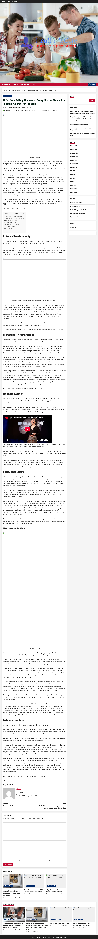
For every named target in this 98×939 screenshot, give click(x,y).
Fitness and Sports (75, 206)
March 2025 (73, 185)
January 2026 (73, 149)
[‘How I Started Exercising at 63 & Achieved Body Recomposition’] (34, 881)
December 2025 (74, 153)
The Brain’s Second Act (11, 220)
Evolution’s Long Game (11, 227)
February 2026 (74, 146)
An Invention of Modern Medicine (14, 218)
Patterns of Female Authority (13, 216)
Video (93, 84)
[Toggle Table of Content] (22, 214)
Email (5, 849)
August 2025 (73, 167)
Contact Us (15, 84)
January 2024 (73, 192)
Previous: (9, 805)
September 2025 (74, 164)
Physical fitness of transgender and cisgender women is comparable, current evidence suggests (82, 112)
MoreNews (54, 937)
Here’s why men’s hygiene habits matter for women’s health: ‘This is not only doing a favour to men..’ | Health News (13, 893)
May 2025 (72, 178)
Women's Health (7, 96)
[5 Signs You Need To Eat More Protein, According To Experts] (56, 881)
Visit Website (21, 795)
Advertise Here (6, 84)
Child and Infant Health (76, 203)
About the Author (10, 229)
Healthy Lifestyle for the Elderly (78, 210)
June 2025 (72, 174)
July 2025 (72, 171)
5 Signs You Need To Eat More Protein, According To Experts (54, 891)
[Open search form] (85, 84)
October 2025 (73, 160)
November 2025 (74, 156)
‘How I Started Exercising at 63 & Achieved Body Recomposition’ (33, 891)
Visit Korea (73, 227)
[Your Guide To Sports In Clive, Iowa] (61, 914)
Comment (6, 821)
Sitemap (33, 84)
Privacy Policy (24, 84)
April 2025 (72, 181)
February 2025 (73, 189)
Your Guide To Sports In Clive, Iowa (79, 124)
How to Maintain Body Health (77, 213)
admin (6, 107)
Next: (52, 806)
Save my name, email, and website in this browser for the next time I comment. (27, 861)
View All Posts (33, 795)
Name (5, 843)
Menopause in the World (12, 224)
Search (72, 96)
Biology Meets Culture (11, 222)
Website (5, 855)
